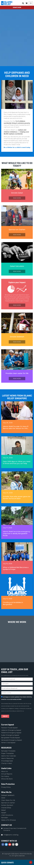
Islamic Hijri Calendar (8, 756)
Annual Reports (6, 774)
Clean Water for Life (8, 800)
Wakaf (3, 810)
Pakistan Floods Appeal (9, 728)
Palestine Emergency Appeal (11, 732)
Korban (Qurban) (7, 805)
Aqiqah (3, 812)
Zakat (3, 798)
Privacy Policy (6, 787)
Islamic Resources (7, 758)
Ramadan (4, 817)
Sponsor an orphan (8, 803)
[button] (26, 3)
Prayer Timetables (7, 753)
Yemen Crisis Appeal (8, 742)
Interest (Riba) (6, 807)
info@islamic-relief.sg (13, 708)
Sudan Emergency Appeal (10, 735)
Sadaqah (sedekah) (7, 795)
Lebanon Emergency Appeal (11, 730)
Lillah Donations (7, 815)
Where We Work (7, 779)
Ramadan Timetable (8, 751)
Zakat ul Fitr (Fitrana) (8, 820)
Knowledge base (7, 761)
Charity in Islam (6, 763)
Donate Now (17, 7)
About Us (4, 771)
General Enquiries (9, 828)
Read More (17, 198)
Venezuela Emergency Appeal (11, 740)
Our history (5, 776)
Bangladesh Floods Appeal (10, 737)
